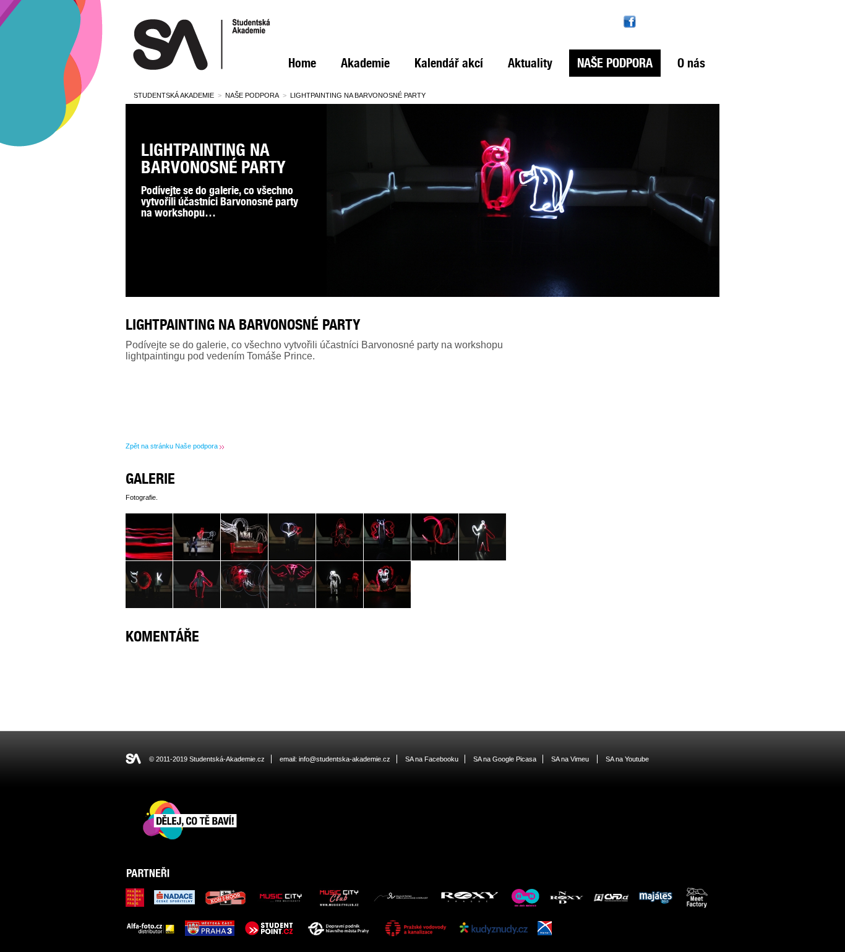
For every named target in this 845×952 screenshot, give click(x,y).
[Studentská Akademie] (201, 70)
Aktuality (530, 63)
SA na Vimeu (570, 759)
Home (302, 63)
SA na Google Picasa (504, 759)
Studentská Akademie (174, 95)
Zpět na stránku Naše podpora (172, 446)
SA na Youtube (627, 759)
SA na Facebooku (431, 759)
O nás (691, 63)
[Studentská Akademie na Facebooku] (630, 21)
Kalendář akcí (448, 63)
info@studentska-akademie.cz (344, 759)
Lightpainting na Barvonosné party (358, 95)
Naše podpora (615, 63)
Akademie (365, 63)
